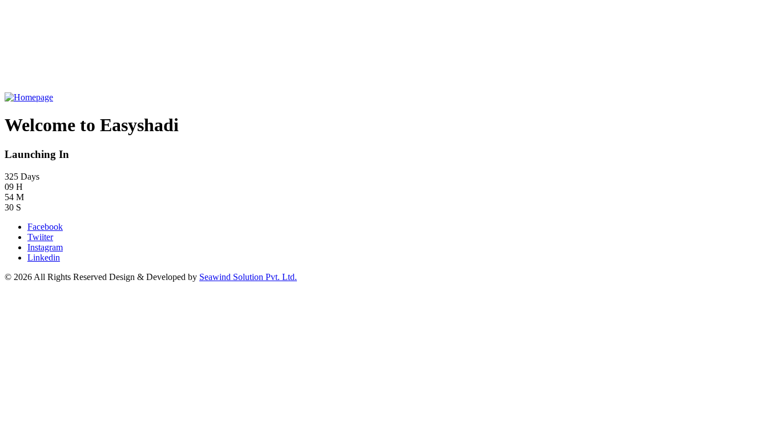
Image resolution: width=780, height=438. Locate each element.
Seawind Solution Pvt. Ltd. (248, 277)
